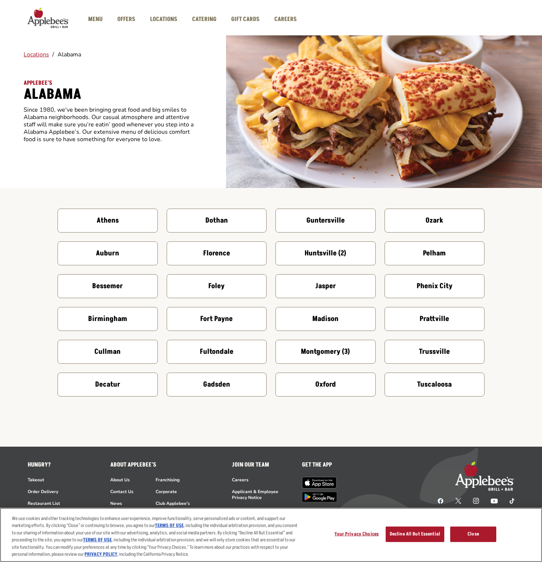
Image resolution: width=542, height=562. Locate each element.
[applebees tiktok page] (509, 500)
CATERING (204, 19)
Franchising (168, 480)
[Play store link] (319, 497)
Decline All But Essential (415, 534)
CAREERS (285, 19)
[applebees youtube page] (494, 500)
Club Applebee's (173, 503)
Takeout (36, 480)
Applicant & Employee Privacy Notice (255, 494)
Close (473, 534)
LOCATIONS (163, 19)
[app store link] (319, 483)
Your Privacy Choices (356, 534)
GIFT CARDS (245, 19)
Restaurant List (44, 503)
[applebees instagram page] (476, 500)
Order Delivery (43, 492)
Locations (36, 54)
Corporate (166, 492)
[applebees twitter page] (458, 500)
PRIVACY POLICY (100, 554)
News (116, 503)
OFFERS (126, 19)
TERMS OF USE (169, 525)
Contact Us (121, 492)
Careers (240, 480)
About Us (120, 480)
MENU (95, 19)
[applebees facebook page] (440, 500)
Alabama (69, 54)
